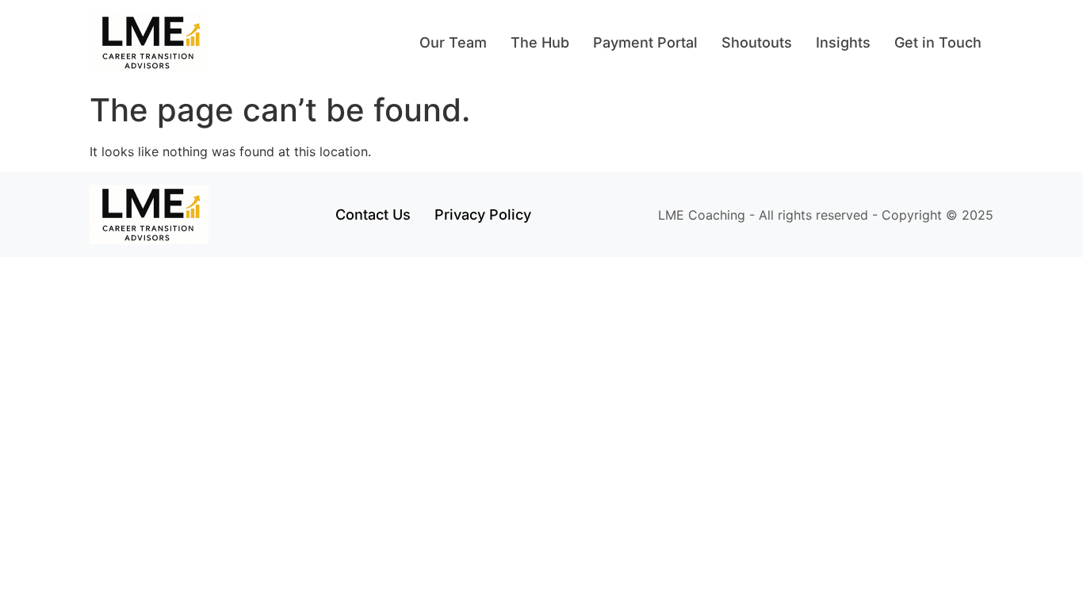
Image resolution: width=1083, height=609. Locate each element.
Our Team (453, 42)
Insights (843, 42)
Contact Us (373, 214)
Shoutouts (756, 42)
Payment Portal (645, 42)
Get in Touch (938, 42)
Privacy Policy (482, 214)
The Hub (540, 42)
